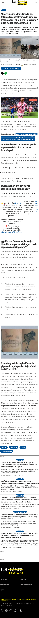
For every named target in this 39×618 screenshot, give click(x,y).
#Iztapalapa (18, 203)
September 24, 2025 (36, 206)
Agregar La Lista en (9, 68)
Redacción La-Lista (18, 475)
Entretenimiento (20, 512)
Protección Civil (7, 451)
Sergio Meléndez (17, 547)
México (3, 10)
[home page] (19, 571)
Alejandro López (17, 491)
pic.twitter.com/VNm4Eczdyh (12, 233)
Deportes (20, 460)
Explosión (14, 447)
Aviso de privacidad (24, 599)
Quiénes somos (5, 599)
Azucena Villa (16, 527)
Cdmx (23, 447)
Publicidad (14, 599)
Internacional (4, 585)
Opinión (2, 590)
